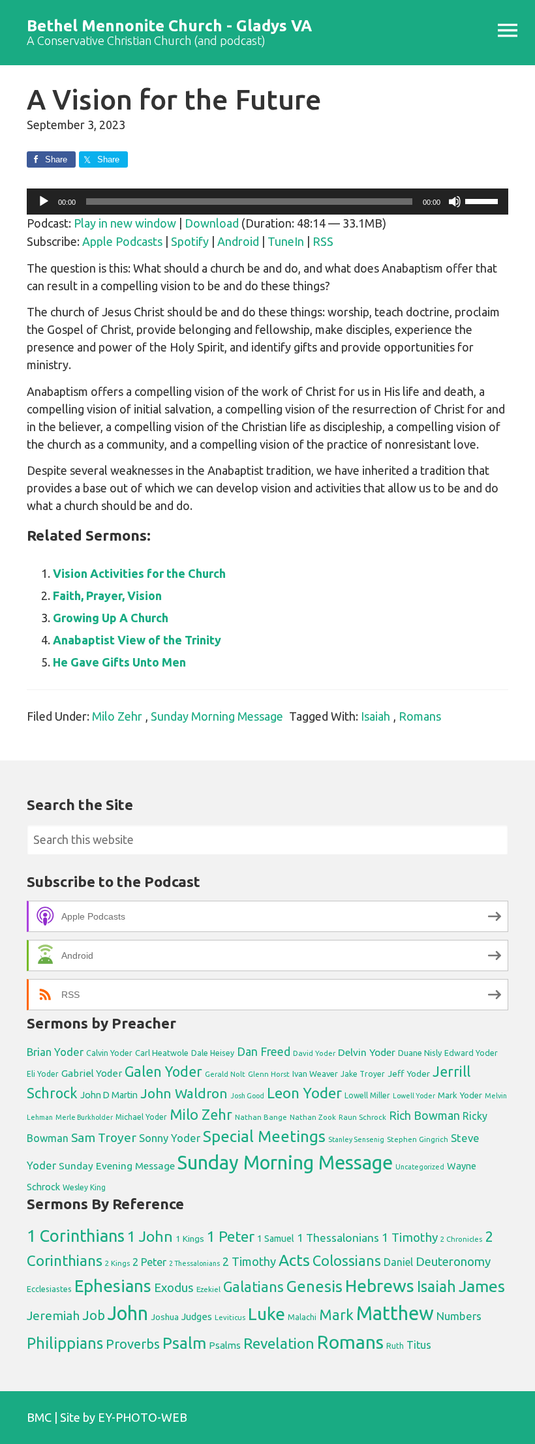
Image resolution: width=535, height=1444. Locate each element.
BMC (39, 1417)
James (482, 1286)
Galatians (253, 1287)
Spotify (190, 241)
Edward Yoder (471, 1052)
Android (238, 241)
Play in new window (125, 223)
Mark (336, 1314)
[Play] (43, 201)
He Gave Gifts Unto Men (119, 662)
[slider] (483, 200)
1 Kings (190, 1238)
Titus (418, 1345)
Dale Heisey (212, 1052)
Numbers (459, 1316)
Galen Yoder (163, 1071)
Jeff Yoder (409, 1073)
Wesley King (84, 1187)
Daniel (398, 1262)
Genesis (314, 1286)
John (128, 1313)
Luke (266, 1313)
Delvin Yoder (366, 1052)
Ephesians (112, 1285)
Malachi (302, 1317)
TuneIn (286, 241)
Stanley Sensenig (356, 1139)
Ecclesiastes (49, 1288)
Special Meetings (264, 1136)
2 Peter (149, 1262)
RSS (323, 241)
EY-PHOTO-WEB (142, 1417)
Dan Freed (263, 1051)
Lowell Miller (367, 1095)
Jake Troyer (363, 1074)
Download (212, 223)
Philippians (65, 1342)
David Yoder (314, 1053)
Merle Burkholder (84, 1117)
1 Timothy (410, 1237)
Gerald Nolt (225, 1074)
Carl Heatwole (162, 1052)
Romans (420, 716)
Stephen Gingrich (417, 1139)
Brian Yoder (55, 1052)
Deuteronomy (453, 1262)
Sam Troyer (103, 1137)
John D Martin (109, 1095)
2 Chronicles (461, 1239)
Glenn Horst (269, 1074)
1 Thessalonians (338, 1237)
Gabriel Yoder (91, 1073)
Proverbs (133, 1343)
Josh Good (247, 1096)
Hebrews (379, 1285)
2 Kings (117, 1263)
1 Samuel (275, 1238)
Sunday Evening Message (117, 1165)
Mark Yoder (460, 1095)
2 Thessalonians (194, 1263)
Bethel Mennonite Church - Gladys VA (169, 26)
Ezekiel (208, 1289)
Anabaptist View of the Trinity (137, 639)
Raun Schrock (362, 1117)
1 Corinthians (76, 1235)
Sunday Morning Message (217, 716)
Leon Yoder (304, 1093)
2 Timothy (249, 1261)
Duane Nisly (420, 1052)
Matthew (395, 1313)
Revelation (278, 1343)
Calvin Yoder (109, 1052)
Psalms (225, 1345)
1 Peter (230, 1236)
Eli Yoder (43, 1074)
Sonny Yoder (169, 1138)
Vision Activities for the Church (139, 573)
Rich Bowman (424, 1115)
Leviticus (230, 1317)
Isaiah (375, 716)
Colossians (347, 1261)
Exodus (174, 1287)
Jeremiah (53, 1315)
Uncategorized (419, 1167)
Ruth (395, 1346)
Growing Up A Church (110, 617)
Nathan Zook (313, 1117)
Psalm (184, 1343)
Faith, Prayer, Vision (107, 595)
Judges (196, 1316)
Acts (294, 1260)
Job (93, 1315)
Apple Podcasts (122, 241)
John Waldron (184, 1093)
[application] (267, 201)
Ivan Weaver (315, 1073)
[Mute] (454, 201)
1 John (150, 1236)
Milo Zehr (117, 716)
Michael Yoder (141, 1117)
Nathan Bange (261, 1117)
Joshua (165, 1317)
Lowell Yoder (414, 1096)
